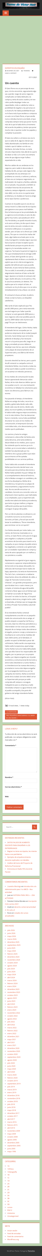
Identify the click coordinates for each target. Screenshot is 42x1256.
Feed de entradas (14, 1233)
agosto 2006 (12, 1140)
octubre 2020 (12, 1054)
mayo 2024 (11, 974)
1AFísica (10, 1169)
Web (7, 796)
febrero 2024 (12, 983)
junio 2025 (11, 948)
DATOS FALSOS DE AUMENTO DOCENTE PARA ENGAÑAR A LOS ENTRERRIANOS (17, 845)
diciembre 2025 (13, 942)
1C (8, 1178)
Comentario (10, 745)
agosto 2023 (12, 998)
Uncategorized (12, 1216)
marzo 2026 (12, 939)
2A (8, 1184)
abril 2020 (11, 1072)
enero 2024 (11, 986)
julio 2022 (11, 1022)
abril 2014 (11, 1128)
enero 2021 (11, 1045)
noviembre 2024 (13, 960)
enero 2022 (11, 1033)
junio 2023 (11, 1001)
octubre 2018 (12, 1101)
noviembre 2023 (13, 992)
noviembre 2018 (13, 1098)
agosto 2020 (12, 1060)
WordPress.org (13, 1239)
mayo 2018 (11, 1110)
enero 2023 (11, 1010)
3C (8, 1201)
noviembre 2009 (13, 1131)
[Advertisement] (21, 38)
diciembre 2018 (13, 1095)
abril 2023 (11, 1004)
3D (8, 1204)
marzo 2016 (12, 1122)
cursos (9, 1207)
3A (8, 1195)
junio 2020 (11, 1066)
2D (8, 1192)
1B (8, 1175)
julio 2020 (11, 1063)
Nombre (9, 777)
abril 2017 (11, 1119)
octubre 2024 (12, 963)
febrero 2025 (12, 954)
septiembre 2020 (14, 1057)
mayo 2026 (11, 936)
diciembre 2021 (13, 1036)
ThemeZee (31, 1251)
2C (8, 1189)
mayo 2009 (11, 1134)
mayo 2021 (11, 1039)
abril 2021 (11, 1042)
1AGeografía (12, 1172)
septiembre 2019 (14, 1083)
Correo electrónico (13, 787)
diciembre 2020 (13, 1048)
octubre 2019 (12, 1081)
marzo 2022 (12, 1027)
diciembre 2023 (13, 989)
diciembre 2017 (13, 1113)
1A (8, 1166)
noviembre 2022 (13, 1013)
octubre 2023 (12, 995)
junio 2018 (11, 1107)
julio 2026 (11, 930)
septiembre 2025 (14, 945)
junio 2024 (11, 971)
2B (8, 1186)
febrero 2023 (12, 1007)
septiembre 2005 (14, 1145)
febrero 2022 (12, 1030)
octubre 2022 (12, 1016)
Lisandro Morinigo (14, 886)
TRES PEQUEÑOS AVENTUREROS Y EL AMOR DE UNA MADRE (20, 716)
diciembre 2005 (13, 1142)
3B (8, 1198)
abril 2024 (11, 977)
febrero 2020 (12, 1078)
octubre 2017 (12, 1116)
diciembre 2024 (13, 957)
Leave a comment (10, 73)
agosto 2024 (12, 966)
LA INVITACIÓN (12, 712)
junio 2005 (11, 1148)
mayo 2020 (11, 1069)
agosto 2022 (12, 1019)
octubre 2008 (12, 1137)
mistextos (27, 71)
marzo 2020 (12, 1075)
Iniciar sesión (12, 1230)
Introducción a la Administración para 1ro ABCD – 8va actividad (20, 889)
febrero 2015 (12, 1125)
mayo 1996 (11, 1151)
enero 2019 (11, 1092)
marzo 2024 (12, 980)
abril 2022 (11, 1024)
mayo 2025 (11, 951)
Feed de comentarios (15, 1236)
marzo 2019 (12, 1089)
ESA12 (9, 1210)
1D (8, 1181)
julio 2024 (11, 968)
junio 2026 (11, 933)
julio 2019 (11, 1086)
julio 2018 (11, 1104)
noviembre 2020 (13, 1051)
